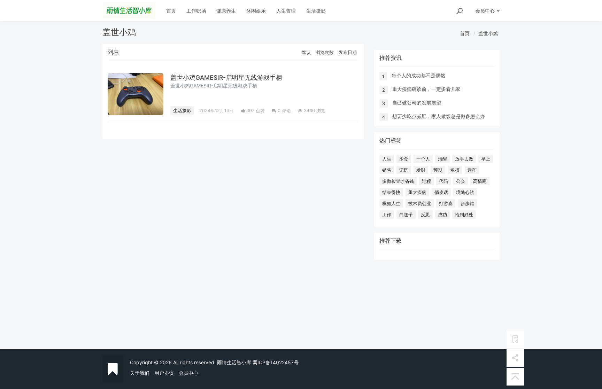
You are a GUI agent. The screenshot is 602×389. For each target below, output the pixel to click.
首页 (171, 11)
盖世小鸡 (488, 33)
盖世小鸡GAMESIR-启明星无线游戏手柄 (226, 77)
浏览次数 (325, 52)
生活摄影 (316, 11)
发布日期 (348, 52)
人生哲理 (286, 11)
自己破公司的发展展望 (416, 103)
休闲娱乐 (256, 11)
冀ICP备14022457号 (276, 362)
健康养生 (226, 11)
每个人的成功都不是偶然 (418, 75)
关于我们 (139, 373)
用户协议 (164, 373)
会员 (485, 11)
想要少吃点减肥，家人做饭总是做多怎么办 (438, 116)
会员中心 (188, 373)
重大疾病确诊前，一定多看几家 (426, 89)
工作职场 (196, 11)
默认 (306, 52)
